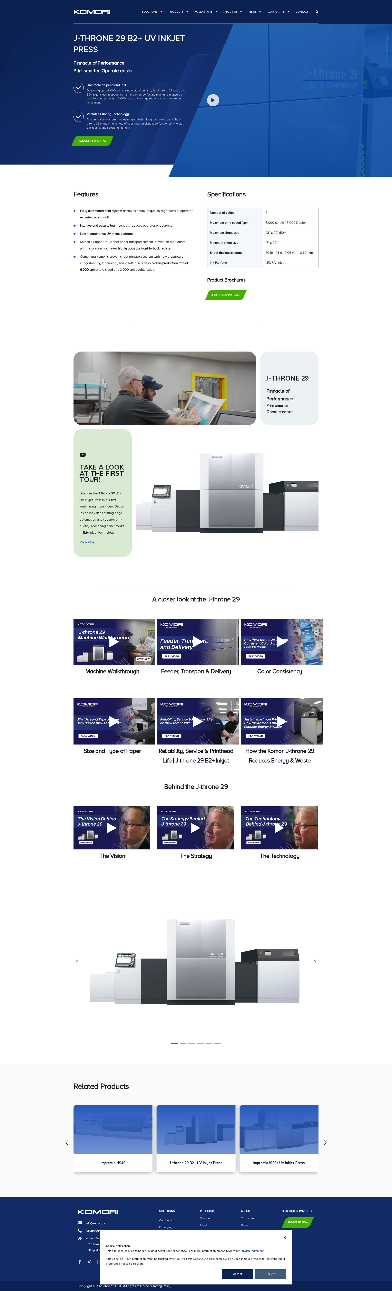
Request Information (92, 140)
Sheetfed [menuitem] (206, 1218)
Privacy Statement (252, 1250)
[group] (113, 1138)
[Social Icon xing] (89, 1262)
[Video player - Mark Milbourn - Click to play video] (195, 827)
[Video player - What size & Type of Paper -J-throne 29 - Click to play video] (114, 721)
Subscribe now (297, 1222)
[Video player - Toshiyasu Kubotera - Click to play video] (112, 827)
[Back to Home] (92, 11)
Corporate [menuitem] (276, 11)
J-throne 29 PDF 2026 (226, 294)
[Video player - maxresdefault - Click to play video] (114, 642)
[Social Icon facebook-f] (81, 1262)
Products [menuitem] (176, 11)
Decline (270, 1273)
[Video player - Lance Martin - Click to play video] (279, 827)
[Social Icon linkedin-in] (99, 1262)
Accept (237, 1273)
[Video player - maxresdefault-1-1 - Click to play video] (198, 721)
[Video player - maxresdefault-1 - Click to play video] (198, 642)
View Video (88, 542)
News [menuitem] (253, 11)
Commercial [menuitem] (166, 1220)
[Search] (317, 11)
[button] (174, 1043)
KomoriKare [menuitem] (203, 11)
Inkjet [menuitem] (203, 1225)
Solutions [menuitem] (149, 11)
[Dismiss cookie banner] (284, 1238)
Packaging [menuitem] (166, 1227)
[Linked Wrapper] (165, 388)
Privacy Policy (161, 1286)
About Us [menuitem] (231, 11)
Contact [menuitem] (302, 11)
